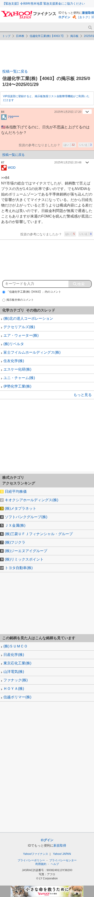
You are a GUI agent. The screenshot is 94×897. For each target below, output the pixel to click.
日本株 (20, 36)
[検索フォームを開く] (90, 28)
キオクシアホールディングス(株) (31, 500)
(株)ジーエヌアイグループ (26, 551)
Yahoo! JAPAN (62, 854)
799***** (13, 116)
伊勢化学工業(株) (17, 386)
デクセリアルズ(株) (19, 327)
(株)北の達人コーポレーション (28, 318)
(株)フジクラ (15, 542)
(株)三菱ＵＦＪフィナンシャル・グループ (39, 534)
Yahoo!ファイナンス (35, 854)
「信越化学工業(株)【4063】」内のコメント (33, 291)
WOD (12, 167)
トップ (6, 36)
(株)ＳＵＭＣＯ (15, 646)
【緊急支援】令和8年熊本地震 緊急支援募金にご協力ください (43, 3)
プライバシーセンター (63, 860)
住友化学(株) (13, 361)
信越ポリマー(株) (17, 697)
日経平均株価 (16, 491)
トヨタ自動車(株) (19, 568)
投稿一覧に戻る (15, 71)
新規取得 (88, 12)
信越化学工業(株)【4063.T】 (47, 36)
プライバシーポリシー (31, 860)
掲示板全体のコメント (20, 299)
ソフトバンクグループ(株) (26, 517)
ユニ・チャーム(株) (19, 378)
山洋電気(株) (13, 672)
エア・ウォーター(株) (21, 335)
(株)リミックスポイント (24, 559)
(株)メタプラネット (20, 508)
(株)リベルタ (13, 344)
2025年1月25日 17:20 (67, 111)
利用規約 (40, 864)
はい (69, 144)
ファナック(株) (15, 680)
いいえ (85, 144)
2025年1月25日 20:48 (67, 162)
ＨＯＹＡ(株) (13, 689)
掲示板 (74, 36)
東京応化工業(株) (17, 663)
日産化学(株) (13, 655)
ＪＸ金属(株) (15, 525)
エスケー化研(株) (17, 369)
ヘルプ (55, 864)
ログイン (64, 17)
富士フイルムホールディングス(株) (31, 352)
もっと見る (82, 395)
